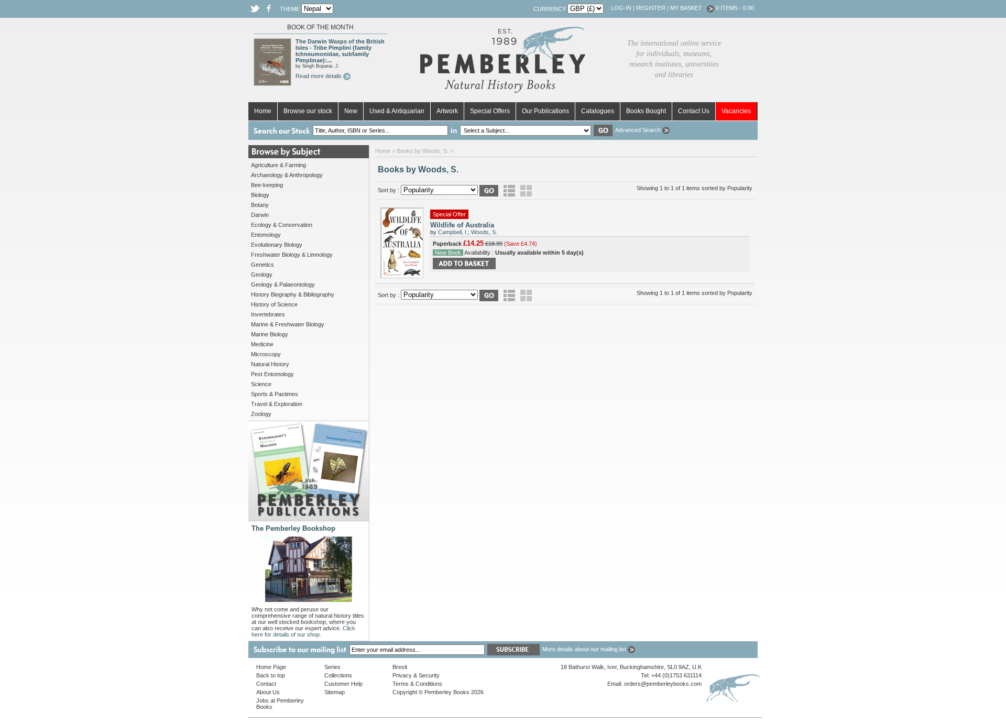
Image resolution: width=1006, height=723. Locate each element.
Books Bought (646, 111)
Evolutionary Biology (276, 245)
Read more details (319, 76)
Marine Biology (269, 334)
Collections (338, 675)
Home (262, 111)
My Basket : (688, 8)
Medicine (262, 344)
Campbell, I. (453, 232)
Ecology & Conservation (281, 225)
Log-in (621, 8)
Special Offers (490, 111)
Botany (260, 205)
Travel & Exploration (276, 404)
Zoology (261, 414)
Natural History (270, 364)
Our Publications (545, 111)
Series (332, 667)
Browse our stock (307, 111)
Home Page (271, 667)
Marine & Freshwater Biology (287, 324)
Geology (261, 274)
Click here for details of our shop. (303, 631)
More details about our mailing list (585, 649)
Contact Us (693, 111)
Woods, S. (484, 232)
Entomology (266, 235)
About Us (268, 692)
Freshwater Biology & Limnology (292, 254)
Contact (266, 684)
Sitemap (334, 692)
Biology (260, 195)
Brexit (399, 667)
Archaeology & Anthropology (287, 175)
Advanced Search (638, 130)
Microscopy (266, 354)
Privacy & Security (416, 675)
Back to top (270, 675)
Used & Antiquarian (396, 111)
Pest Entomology (272, 374)
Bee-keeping (267, 185)
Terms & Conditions (417, 684)
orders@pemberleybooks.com (663, 684)
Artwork (447, 111)
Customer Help (343, 684)
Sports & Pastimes (274, 394)
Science (261, 384)
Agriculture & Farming (278, 165)
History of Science (274, 304)
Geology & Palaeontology (283, 284)
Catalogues (597, 111)
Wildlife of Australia (462, 225)
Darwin (260, 215)
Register (650, 8)
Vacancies (736, 111)
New (350, 111)
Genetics (262, 264)
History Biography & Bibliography (292, 294)
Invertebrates (268, 314)
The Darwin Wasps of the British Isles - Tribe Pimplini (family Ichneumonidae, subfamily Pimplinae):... (340, 50)
